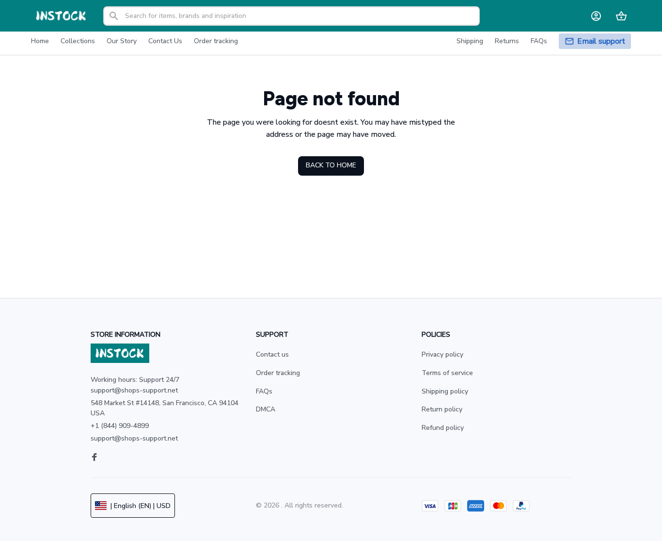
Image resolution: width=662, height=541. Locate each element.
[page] (601, 41)
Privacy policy (442, 354)
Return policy (442, 409)
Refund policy (443, 427)
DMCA (265, 409)
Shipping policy (445, 391)
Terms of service (447, 372)
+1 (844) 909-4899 (120, 425)
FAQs (264, 391)
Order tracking (278, 372)
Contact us (272, 354)
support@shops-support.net (134, 438)
